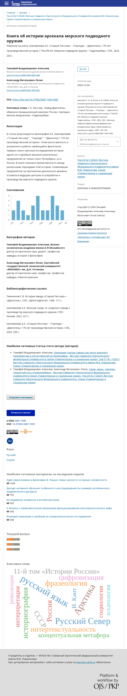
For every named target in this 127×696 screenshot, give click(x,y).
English (11, 460)
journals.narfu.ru (85, 662)
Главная (11, 12)
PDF (84, 69)
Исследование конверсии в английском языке (33, 499)
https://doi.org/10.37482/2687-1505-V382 (35, 99)
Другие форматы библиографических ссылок (94, 142)
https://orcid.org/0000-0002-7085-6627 (23, 90)
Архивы (23, 12)
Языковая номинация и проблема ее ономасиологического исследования (49, 516)
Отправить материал (21, 397)
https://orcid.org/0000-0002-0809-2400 (23, 75)
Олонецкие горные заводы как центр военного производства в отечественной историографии (60, 354)
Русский (11, 455)
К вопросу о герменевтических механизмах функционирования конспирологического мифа (59, 508)
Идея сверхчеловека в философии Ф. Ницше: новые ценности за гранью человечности (57, 479)
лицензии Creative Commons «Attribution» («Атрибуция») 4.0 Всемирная (93, 237)
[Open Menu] (6, 3)
